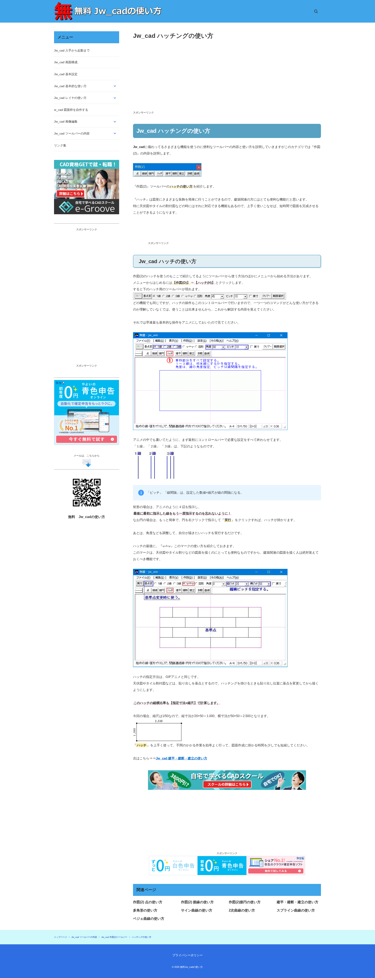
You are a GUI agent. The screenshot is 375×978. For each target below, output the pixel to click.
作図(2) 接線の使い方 (197, 902)
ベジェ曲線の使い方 (148, 918)
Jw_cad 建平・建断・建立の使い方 (181, 758)
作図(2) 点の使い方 (147, 902)
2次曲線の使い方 (242, 910)
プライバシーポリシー (187, 955)
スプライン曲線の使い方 (296, 910)
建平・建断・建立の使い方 (297, 902)
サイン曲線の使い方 (196, 910)
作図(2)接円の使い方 (245, 902)
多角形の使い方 (145, 910)
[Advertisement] (227, 79)
